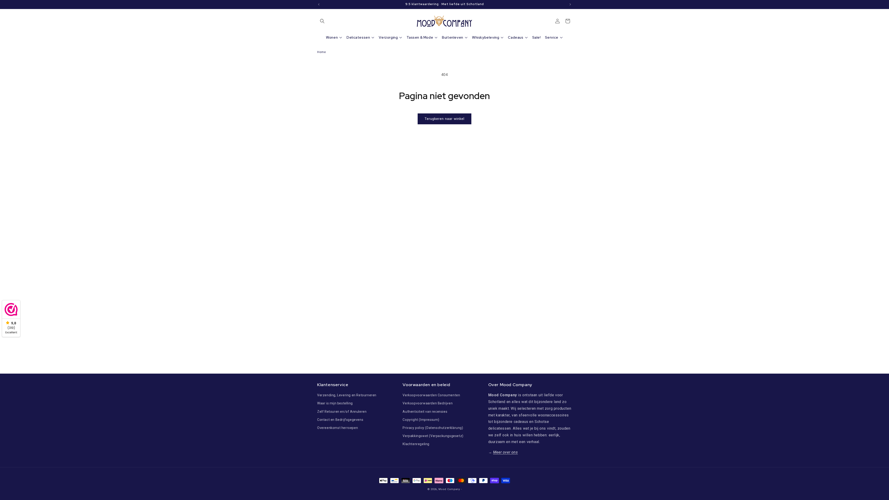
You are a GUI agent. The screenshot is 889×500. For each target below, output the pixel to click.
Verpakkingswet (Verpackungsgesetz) (433, 436)
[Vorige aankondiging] (319, 4)
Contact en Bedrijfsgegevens (340, 420)
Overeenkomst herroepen (337, 428)
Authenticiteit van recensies (425, 411)
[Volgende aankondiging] (570, 4)
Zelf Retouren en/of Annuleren (341, 411)
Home (321, 52)
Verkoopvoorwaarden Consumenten (431, 395)
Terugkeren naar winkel (444, 119)
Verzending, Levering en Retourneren (346, 395)
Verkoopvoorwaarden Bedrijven (428, 403)
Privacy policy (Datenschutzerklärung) (433, 428)
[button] (322, 21)
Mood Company (449, 489)
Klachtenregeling (416, 444)
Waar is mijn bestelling (335, 403)
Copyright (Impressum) (421, 420)
